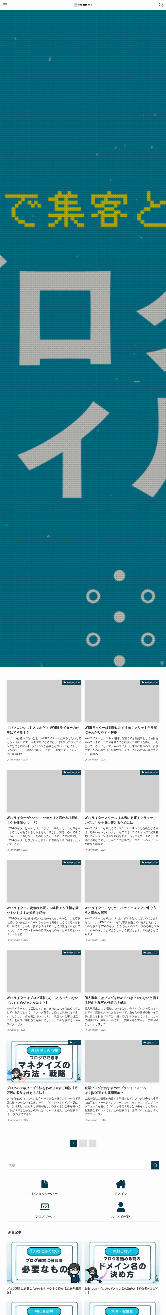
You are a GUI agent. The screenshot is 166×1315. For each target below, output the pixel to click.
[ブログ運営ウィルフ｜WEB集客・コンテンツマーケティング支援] (82, 5)
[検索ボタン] (161, 5)
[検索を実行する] (155, 1165)
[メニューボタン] (5, 5)
